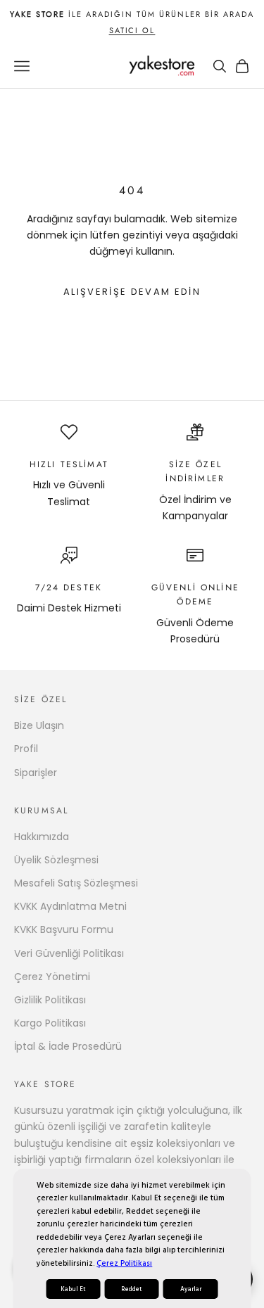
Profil (26, 749)
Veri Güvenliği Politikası (69, 953)
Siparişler (35, 773)
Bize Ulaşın (39, 725)
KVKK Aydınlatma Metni (70, 906)
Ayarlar (190, 1289)
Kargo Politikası (50, 1023)
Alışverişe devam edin (132, 291)
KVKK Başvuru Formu (63, 929)
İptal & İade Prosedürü (68, 1046)
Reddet (131, 1289)
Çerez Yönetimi (52, 977)
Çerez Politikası (124, 1263)
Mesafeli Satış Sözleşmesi (76, 883)
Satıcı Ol (132, 30)
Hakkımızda (41, 837)
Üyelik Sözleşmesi (56, 860)
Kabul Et (73, 1289)
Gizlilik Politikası (50, 1000)
